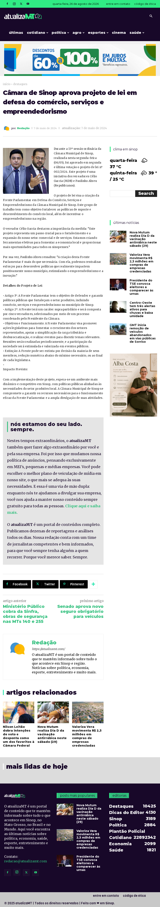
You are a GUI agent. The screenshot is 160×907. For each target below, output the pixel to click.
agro (76, 33)
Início (6, 84)
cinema (119, 33)
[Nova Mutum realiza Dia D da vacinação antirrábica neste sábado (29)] (53, 712)
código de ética (145, 3)
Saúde (135, 33)
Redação (23, 128)
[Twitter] (21, 4)
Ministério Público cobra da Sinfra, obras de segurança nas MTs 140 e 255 (25, 614)
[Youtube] (28, 4)
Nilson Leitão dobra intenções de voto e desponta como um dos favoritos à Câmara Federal (18, 736)
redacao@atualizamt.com (25, 861)
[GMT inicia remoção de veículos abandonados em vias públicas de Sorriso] (118, 329)
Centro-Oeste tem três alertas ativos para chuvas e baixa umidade (142, 309)
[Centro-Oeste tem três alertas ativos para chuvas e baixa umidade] (118, 307)
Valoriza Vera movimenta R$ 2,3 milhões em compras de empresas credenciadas (86, 736)
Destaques (20, 84)
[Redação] (7, 128)
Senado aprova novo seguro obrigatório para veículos (80, 611)
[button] (151, 16)
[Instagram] (14, 4)
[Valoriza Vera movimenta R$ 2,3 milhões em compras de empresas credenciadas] (88, 712)
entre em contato (118, 3)
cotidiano (36, 33)
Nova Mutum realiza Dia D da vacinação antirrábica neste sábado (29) (52, 734)
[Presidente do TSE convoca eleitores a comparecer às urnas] (118, 284)
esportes (96, 33)
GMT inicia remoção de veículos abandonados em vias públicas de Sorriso (143, 333)
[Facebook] (7, 4)
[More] (93, 584)
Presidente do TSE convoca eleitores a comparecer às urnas (141, 287)
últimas (16, 33)
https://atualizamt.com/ (48, 649)
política (59, 33)
